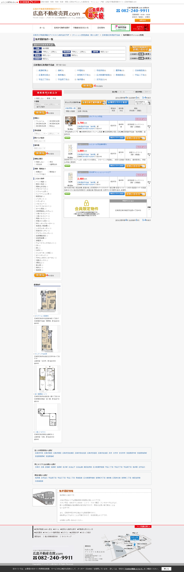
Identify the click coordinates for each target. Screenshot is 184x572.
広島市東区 (48, 453)
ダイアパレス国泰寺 (42, 316)
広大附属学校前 (104, 75)
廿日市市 (122, 453)
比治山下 (72, 467)
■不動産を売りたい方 (85, 529)
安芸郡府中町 (131, 453)
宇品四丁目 (63, 79)
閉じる (166, 569)
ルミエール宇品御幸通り (98, 144)
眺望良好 (40, 196)
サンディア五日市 (41, 354)
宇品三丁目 (44, 79)
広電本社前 (44, 75)
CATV (39, 250)
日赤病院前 (140, 70)
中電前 (81, 70)
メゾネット (41, 199)
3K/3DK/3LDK (54, 124)
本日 (51, 162)
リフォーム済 (42, 191)
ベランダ (40, 201)
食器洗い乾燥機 (43, 226)
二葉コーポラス (40, 432)
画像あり (39, 172)
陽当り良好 (41, 184)
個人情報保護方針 (51, 536)
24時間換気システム (44, 211)
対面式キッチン (43, 231)
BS (38, 248)
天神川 (37, 467)
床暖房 (39, 241)
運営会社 (37, 536)
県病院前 (120, 75)
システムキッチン (43, 228)
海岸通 (81, 79)
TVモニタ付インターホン (46, 258)
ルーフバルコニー (43, 206)
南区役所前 (88, 467)
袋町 (61, 70)
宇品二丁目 (140, 75)
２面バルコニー (43, 213)
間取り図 (72, 108)
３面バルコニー (43, 216)
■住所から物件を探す (68, 529)
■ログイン (64, 532)
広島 (42, 467)
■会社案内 (38, 532)
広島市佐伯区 (103, 453)
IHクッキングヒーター (45, 223)
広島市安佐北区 (80, 453)
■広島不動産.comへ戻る (43, 529)
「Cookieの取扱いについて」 (134, 569)
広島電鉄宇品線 (83, 126)
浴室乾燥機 (41, 238)
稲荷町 (53, 467)
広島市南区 (85, 128)
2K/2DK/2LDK (41, 124)
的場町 (47, 467)
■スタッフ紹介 (85, 532)
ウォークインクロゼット (46, 243)
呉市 (110, 453)
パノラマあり (41, 174)
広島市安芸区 (92, 453)
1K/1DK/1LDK (54, 121)
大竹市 (115, 453)
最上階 (39, 265)
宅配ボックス (42, 260)
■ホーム (56, 529)
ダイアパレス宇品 (95, 116)
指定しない (40, 98)
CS (38, 245)
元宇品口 (102, 79)
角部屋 (39, 270)
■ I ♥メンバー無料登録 (51, 532)
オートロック (42, 255)
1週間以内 (53, 164)
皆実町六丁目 (83, 75)
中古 (54, 98)
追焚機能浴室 (42, 236)
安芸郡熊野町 (40, 456)
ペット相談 (41, 182)
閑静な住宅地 (42, 186)
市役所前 (101, 70)
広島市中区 (39, 453)
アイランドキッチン (44, 233)
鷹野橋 (120, 70)
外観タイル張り (43, 221)
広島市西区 (57, 453)
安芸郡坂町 (50, 456)
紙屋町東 (43, 70)
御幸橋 (61, 75)
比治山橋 (79, 467)
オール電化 (41, 209)
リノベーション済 (43, 194)
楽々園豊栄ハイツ (41, 394)
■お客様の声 (74, 532)
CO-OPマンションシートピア (100, 172)
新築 (48, 98)
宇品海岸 (91, 128)
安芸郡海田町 (142, 453)
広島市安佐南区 (68, 453)
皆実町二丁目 (126, 478)
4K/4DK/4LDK (41, 126)
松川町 (65, 467)
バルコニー (41, 204)
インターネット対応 (44, 253)
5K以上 (52, 126)
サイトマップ (66, 536)
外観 (67, 108)
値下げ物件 (41, 107)
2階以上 (40, 263)
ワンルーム (40, 121)
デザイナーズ (42, 189)
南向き (39, 267)
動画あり (53, 172)
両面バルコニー (43, 218)
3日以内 (39, 164)
